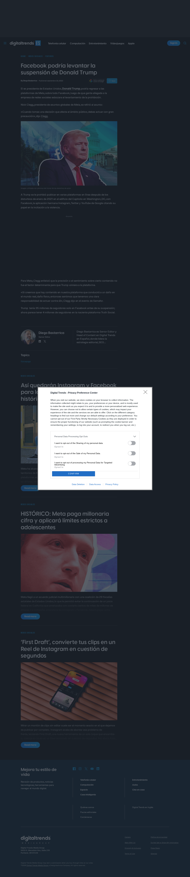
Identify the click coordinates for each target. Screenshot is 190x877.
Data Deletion (78, 484)
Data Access (95, 484)
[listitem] (95, 436)
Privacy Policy (111, 484)
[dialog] (95, 438)
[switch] (132, 443)
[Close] (146, 393)
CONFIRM (73, 474)
